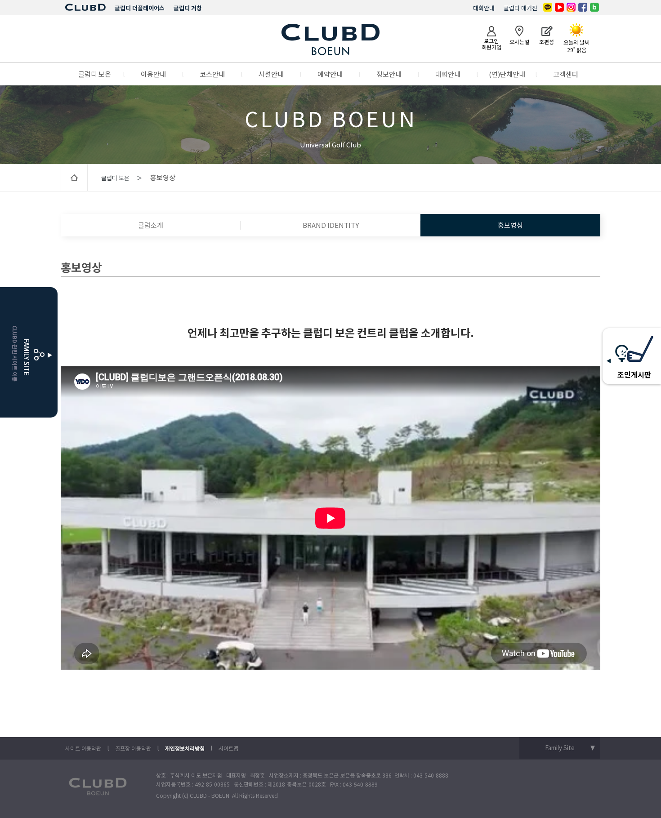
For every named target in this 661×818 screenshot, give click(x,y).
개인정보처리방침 (185, 748)
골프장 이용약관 (133, 748)
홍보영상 (510, 225)
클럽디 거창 (188, 8)
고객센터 (565, 74)
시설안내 (271, 74)
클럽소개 (150, 225)
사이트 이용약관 (83, 748)
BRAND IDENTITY (331, 225)
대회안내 (484, 8)
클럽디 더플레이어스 (140, 8)
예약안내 (330, 74)
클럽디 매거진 (520, 8)
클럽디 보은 (94, 74)
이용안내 (153, 74)
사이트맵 (228, 748)
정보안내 (389, 74)
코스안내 (212, 74)
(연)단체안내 (507, 74)
